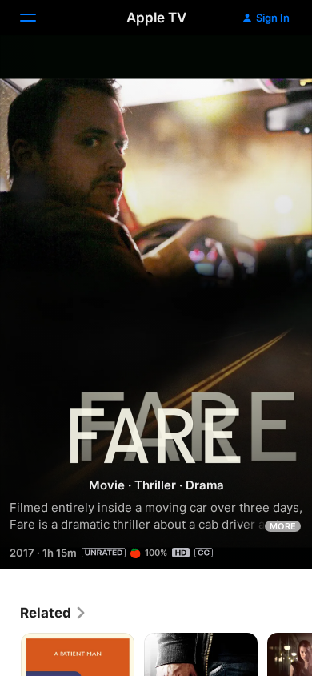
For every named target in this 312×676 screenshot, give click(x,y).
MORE (283, 526)
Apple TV (156, 18)
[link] (53, 613)
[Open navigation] (37, 17)
